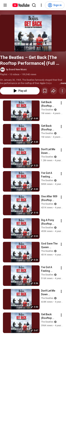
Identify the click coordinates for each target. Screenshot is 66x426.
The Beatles (47, 109)
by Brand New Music (16, 69)
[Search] (34, 5)
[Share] (53, 90)
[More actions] (62, 90)
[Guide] (5, 5)
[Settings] (41, 5)
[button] (33, 33)
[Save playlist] (44, 90)
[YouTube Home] (21, 5)
